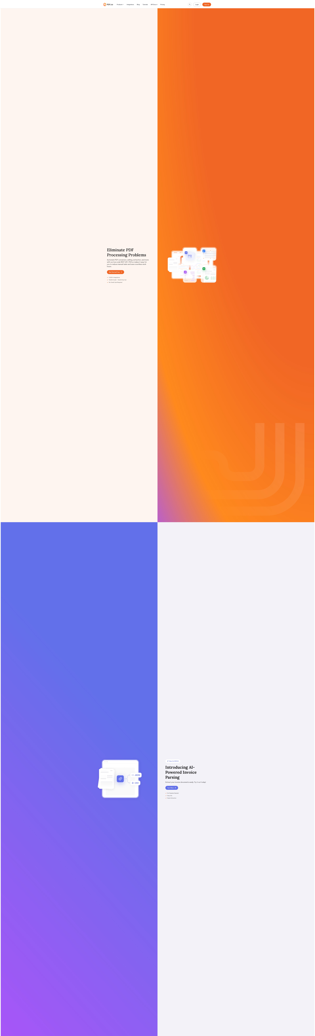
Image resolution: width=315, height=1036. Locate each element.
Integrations (130, 4)
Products (119, 4)
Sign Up (206, 4)
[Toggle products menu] (123, 4)
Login (197, 4)
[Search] (190, 4)
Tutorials (145, 4)
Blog (138, 4)
